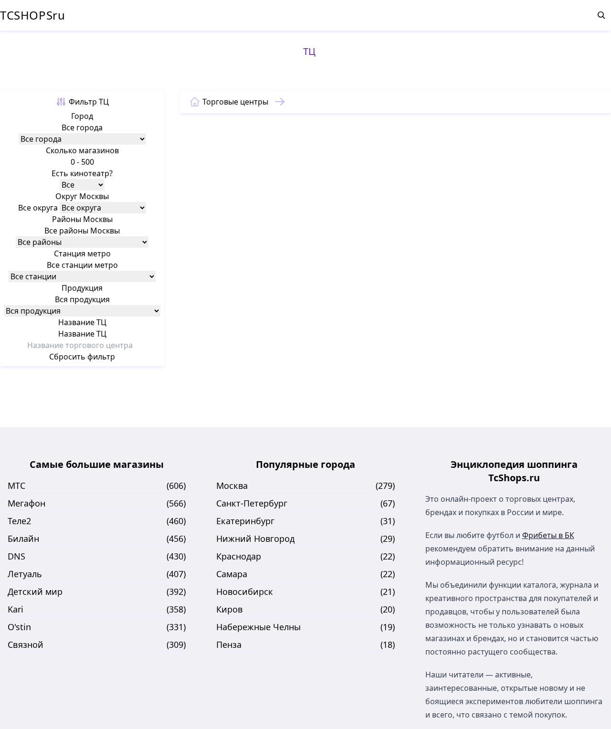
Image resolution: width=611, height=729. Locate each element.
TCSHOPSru (32, 15)
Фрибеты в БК (548, 535)
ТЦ (309, 51)
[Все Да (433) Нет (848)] (82, 185)
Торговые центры (235, 101)
